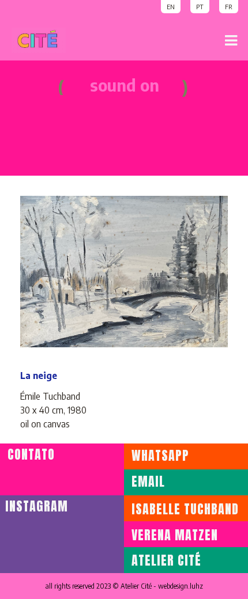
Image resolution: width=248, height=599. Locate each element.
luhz (196, 586)
